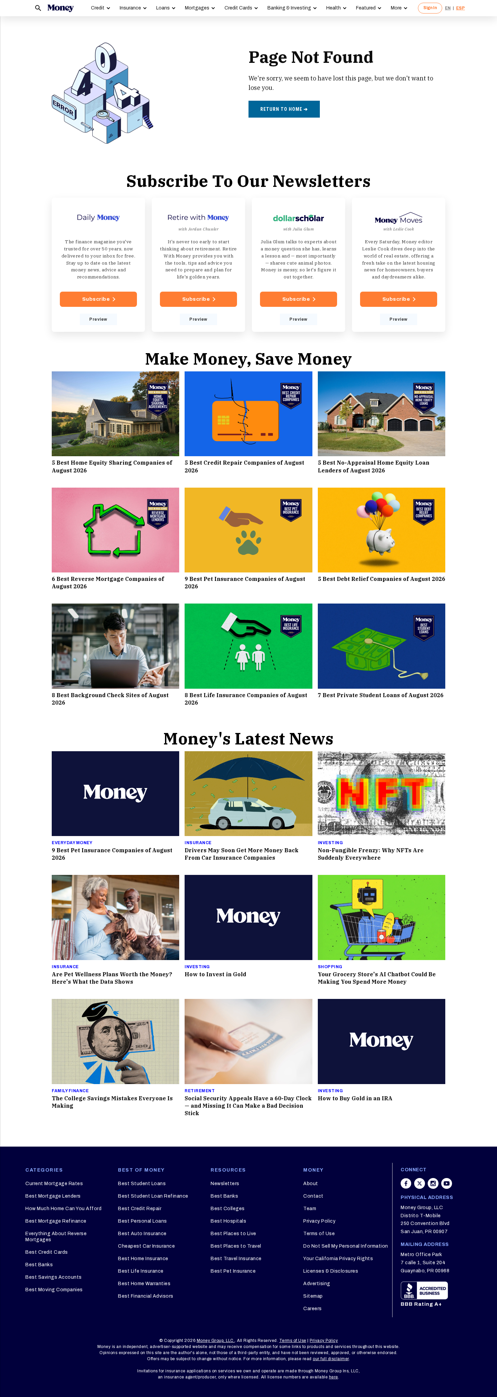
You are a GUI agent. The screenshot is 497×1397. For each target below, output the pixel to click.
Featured (366, 7)
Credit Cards (238, 7)
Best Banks (39, 1264)
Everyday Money (72, 842)
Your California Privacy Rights (338, 1258)
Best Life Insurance (141, 1271)
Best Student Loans (142, 1183)
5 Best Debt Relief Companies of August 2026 (381, 578)
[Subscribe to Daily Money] (98, 265)
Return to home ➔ (284, 109)
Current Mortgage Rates (54, 1183)
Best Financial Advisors (145, 1296)
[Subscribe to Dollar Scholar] (298, 265)
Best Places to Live (233, 1233)
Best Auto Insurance (142, 1233)
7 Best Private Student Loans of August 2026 (381, 695)
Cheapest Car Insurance (146, 1246)
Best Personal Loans (142, 1221)
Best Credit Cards (46, 1252)
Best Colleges (228, 1208)
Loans (163, 7)
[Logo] (60, 8)
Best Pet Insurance (233, 1271)
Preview (98, 319)
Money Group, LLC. (216, 1340)
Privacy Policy (319, 1221)
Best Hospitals (228, 1221)
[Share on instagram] (433, 1183)
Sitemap (313, 1296)
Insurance (130, 7)
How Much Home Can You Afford (63, 1208)
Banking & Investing (289, 7)
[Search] (38, 8)
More (396, 7)
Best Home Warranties (144, 1283)
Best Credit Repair (139, 1208)
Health (333, 7)
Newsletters (225, 1183)
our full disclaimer (331, 1358)
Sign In (430, 7)
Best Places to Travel (236, 1246)
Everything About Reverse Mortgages (56, 1236)
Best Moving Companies (54, 1289)
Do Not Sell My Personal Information (345, 1246)
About (310, 1183)
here (333, 1377)
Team (309, 1208)
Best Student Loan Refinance (153, 1196)
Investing (330, 842)
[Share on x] (419, 1183)
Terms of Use (319, 1233)
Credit (97, 7)
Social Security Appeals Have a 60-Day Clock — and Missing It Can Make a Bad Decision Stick (248, 1106)
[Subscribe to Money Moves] (398, 265)
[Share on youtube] (446, 1183)
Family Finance (70, 1090)
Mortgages (197, 7)
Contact (313, 1196)
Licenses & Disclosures (330, 1271)
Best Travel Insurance (236, 1258)
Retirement (200, 1090)
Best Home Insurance (143, 1258)
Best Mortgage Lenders (53, 1196)
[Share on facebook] (406, 1183)
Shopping (330, 966)
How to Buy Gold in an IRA (355, 1098)
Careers (312, 1308)
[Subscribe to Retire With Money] (198, 265)
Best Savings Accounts (53, 1277)
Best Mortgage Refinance (56, 1221)
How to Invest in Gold (215, 974)
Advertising (316, 1283)
